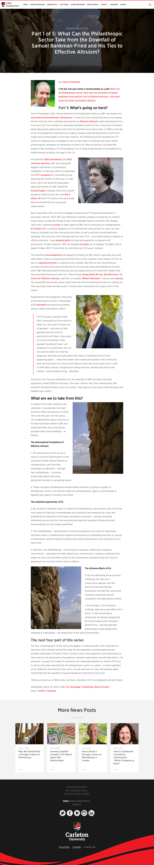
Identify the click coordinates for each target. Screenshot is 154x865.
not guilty (84, 244)
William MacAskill (91, 278)
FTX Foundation (43, 175)
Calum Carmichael (71, 82)
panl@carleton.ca (80, 801)
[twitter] (63, 813)
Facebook (51, 691)
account (56, 225)
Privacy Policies (64, 847)
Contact (104, 4)
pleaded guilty (63, 240)
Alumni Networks (78, 4)
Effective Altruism (89, 121)
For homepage (73, 687)
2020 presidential (53, 159)
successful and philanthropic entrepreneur (52, 117)
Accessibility (76, 847)
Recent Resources (38, 4)
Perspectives (52, 4)
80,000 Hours (111, 274)
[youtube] (77, 813)
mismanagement (53, 255)
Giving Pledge (38, 190)
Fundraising (87, 687)
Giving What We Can (92, 274)
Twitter (41, 691)
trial (111, 244)
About (25, 4)
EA (63, 687)
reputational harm (47, 263)
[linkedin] (91, 813)
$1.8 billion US (38, 228)
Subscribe (114, 4)
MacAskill (41, 304)
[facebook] (70, 813)
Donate (123, 4)
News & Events (92, 4)
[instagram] (84, 813)
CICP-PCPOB (64, 4)
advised (119, 278)
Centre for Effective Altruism (45, 278)
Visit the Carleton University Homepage (77, 831)
